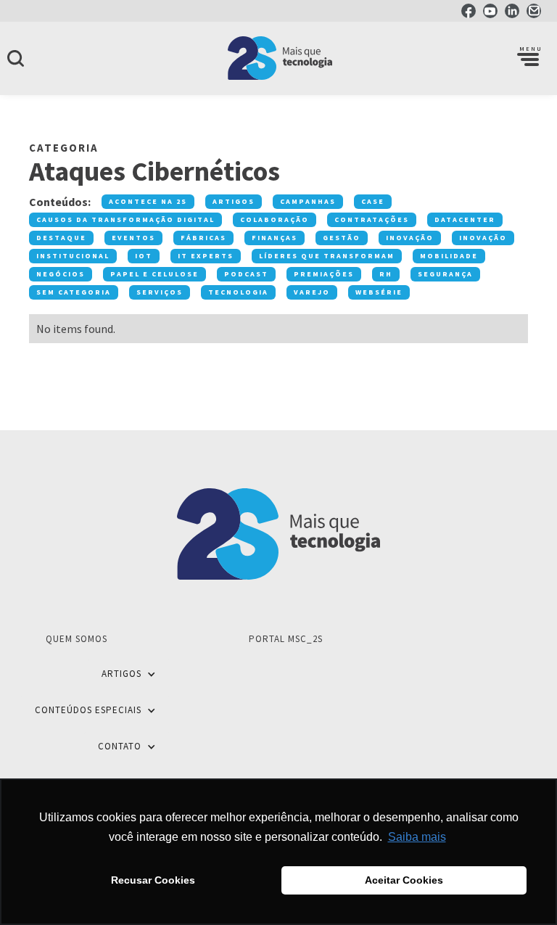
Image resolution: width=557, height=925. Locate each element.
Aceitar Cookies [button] (404, 880)
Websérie (379, 292)
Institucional (73, 255)
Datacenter (464, 219)
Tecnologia (238, 292)
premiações (324, 274)
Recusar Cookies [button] (153, 880)
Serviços (159, 292)
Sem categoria (73, 292)
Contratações (371, 219)
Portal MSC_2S (286, 639)
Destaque (61, 237)
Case (372, 201)
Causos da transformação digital (125, 219)
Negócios (60, 274)
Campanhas (308, 201)
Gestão (341, 237)
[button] (528, 58)
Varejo (312, 292)
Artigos (234, 201)
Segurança (445, 274)
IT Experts (206, 255)
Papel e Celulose (154, 274)
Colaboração (274, 219)
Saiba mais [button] (417, 837)
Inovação (410, 237)
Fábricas (203, 237)
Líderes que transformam (327, 255)
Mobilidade (449, 255)
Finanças (274, 237)
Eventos (133, 237)
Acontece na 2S (148, 201)
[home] (278, 58)
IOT (143, 255)
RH (385, 274)
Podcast (246, 274)
